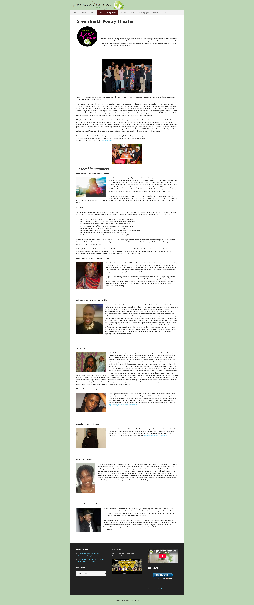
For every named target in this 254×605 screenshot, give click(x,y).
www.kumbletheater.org (93, 129)
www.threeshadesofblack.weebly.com (156, 435)
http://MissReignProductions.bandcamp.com (123, 405)
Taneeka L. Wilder (107, 140)
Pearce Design (157, 588)
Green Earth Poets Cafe (103, 5)
